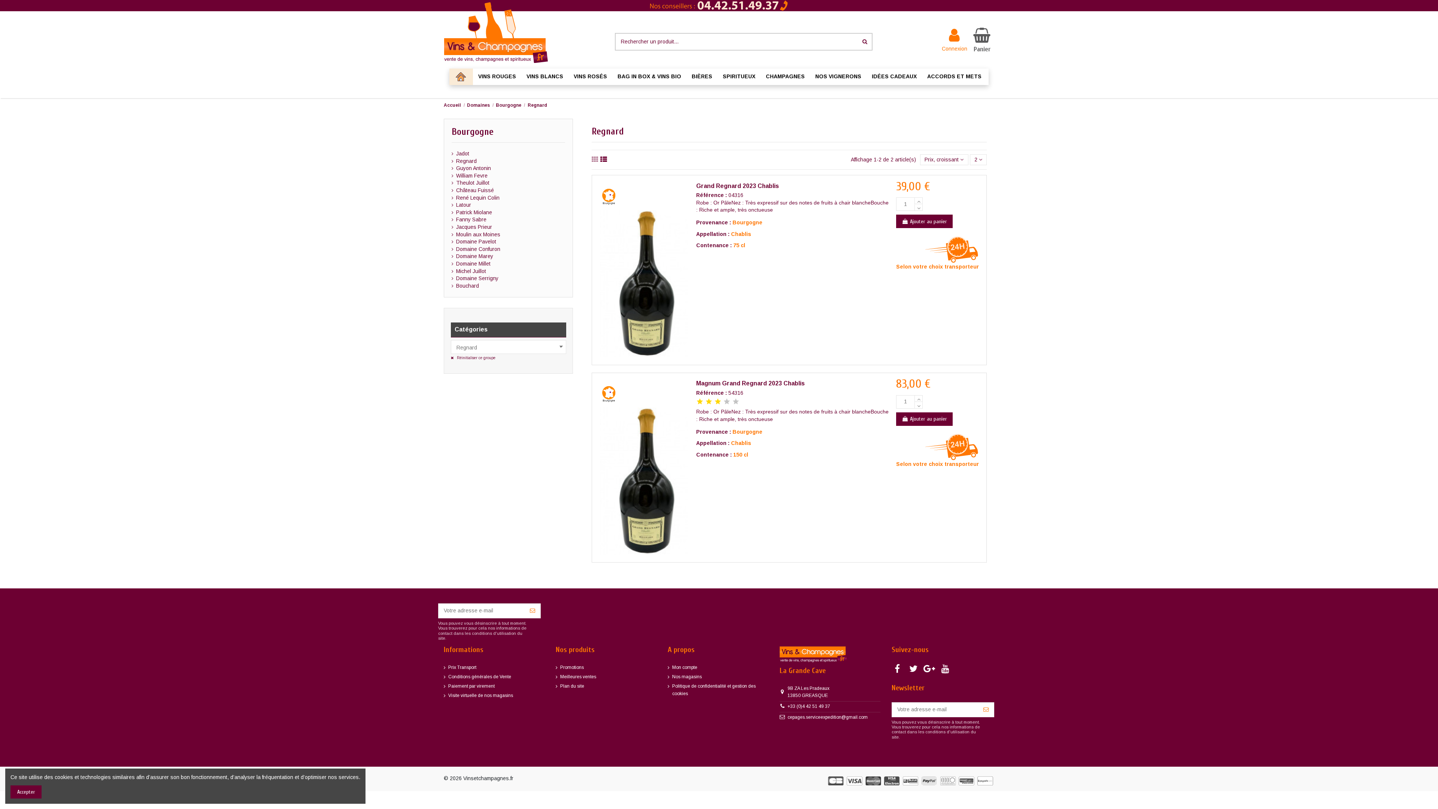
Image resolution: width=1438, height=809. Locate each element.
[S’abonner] (532, 611)
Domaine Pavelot (476, 242)
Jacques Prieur (474, 227)
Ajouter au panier (928, 221)
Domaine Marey (474, 256)
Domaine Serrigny (477, 278)
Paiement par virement (471, 686)
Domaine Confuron (478, 249)
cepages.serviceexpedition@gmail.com (828, 717)
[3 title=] (718, 402)
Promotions (572, 667)
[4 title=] (727, 402)
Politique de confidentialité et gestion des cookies (714, 690)
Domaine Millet (473, 264)
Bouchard (467, 286)
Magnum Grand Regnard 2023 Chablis (750, 383)
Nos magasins (687, 676)
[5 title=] (736, 402)
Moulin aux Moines (478, 234)
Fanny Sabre (471, 219)
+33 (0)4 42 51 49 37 (809, 706)
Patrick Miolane (474, 212)
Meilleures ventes (578, 676)
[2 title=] (709, 402)
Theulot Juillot (472, 183)
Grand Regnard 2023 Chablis (737, 186)
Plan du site (572, 686)
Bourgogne (473, 132)
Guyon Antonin (473, 168)
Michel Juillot (471, 271)
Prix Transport (462, 667)
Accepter (26, 792)
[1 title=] (700, 402)
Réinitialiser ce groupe (475, 358)
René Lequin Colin (478, 198)
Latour (463, 205)
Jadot (462, 154)
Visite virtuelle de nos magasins (480, 695)
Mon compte (684, 667)
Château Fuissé (475, 190)
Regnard (466, 161)
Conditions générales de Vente (479, 676)
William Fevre (472, 176)
